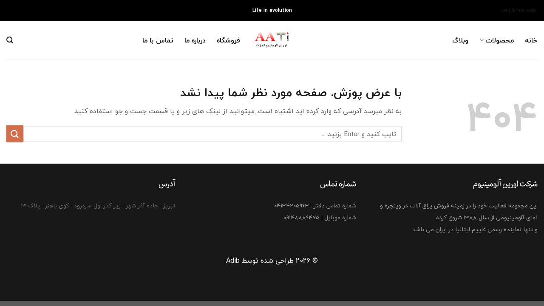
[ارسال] (14, 133)
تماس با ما (157, 40)
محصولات (499, 40)
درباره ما (195, 40)
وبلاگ (460, 40)
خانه (531, 40)
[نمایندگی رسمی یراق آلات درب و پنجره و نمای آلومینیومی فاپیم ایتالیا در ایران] (272, 40)
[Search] (9, 40)
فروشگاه (228, 40)
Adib (233, 260)
